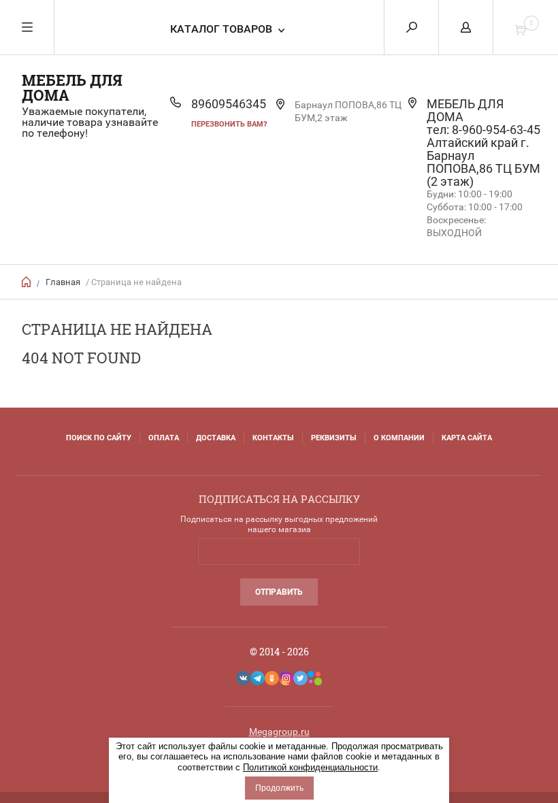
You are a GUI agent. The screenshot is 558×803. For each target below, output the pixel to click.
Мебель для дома (72, 87)
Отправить (279, 592)
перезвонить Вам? (229, 124)
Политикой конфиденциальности (310, 767)
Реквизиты (334, 437)
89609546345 (228, 104)
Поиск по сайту (98, 437)
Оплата (163, 437)
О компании (399, 437)
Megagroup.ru (279, 731)
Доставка (215, 437)
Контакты (273, 437)
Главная (63, 282)
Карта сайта (467, 437)
